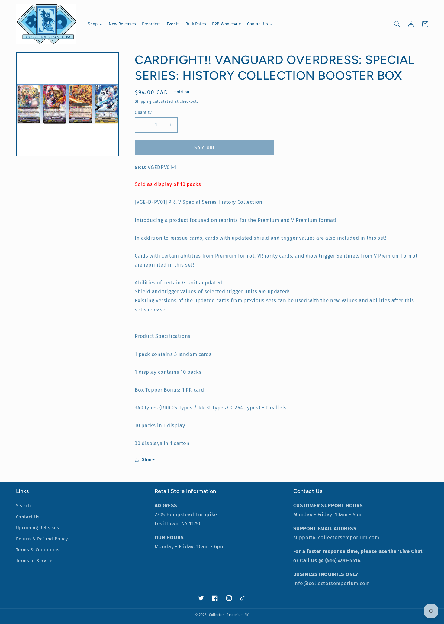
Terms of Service (34, 560)
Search (23, 505)
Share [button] (148, 459)
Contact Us (28, 517)
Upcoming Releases (37, 527)
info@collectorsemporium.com (331, 583)
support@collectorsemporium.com (336, 537)
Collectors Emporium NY (229, 615)
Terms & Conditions (38, 549)
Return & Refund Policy (42, 539)
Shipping (143, 101)
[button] (397, 24)
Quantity (143, 112)
